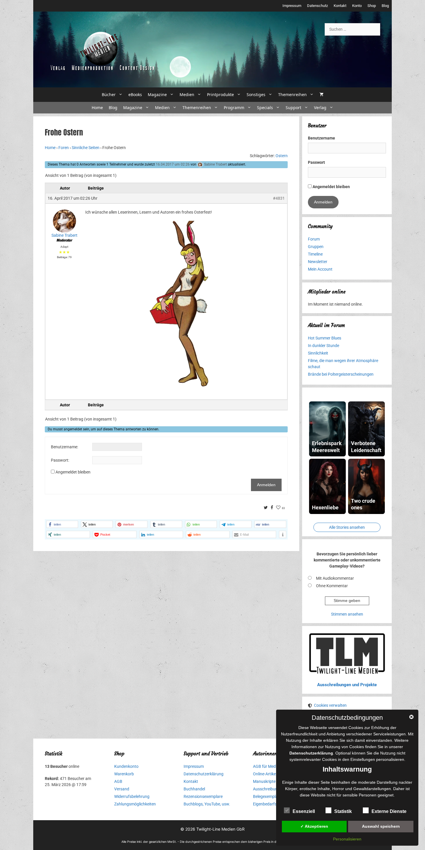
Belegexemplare (267, 796)
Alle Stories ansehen (347, 527)
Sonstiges (256, 94)
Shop (371, 5)
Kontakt (340, 5)
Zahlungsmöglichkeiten (135, 804)
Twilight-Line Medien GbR (220, 829)
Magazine (157, 94)
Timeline (315, 254)
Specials (265, 107)
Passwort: (60, 460)
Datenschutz (317, 5)
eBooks (135, 94)
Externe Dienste (389, 811)
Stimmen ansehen (347, 614)
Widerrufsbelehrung (131, 796)
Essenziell (304, 811)
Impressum (291, 5)
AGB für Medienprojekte (274, 766)
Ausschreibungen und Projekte (347, 684)
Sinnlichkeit (318, 353)
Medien (187, 94)
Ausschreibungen (268, 789)
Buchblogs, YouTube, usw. (207, 804)
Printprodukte (220, 94)
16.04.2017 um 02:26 (173, 164)
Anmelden (266, 484)
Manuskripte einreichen (274, 781)
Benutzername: (64, 447)
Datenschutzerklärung (203, 774)
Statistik (343, 811)
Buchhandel (194, 789)
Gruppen (316, 246)
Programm (234, 107)
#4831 (279, 198)
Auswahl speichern (381, 826)
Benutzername (321, 138)
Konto (357, 5)
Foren (63, 147)
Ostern (282, 155)
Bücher (109, 94)
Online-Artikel (265, 774)
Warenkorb (124, 774)
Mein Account (320, 269)
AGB (118, 781)
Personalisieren (347, 839)
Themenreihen (292, 94)
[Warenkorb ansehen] (321, 94)
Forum (314, 239)
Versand (121, 789)
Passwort (316, 162)
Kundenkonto (126, 766)
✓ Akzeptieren (314, 826)
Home (97, 107)
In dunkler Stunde (323, 345)
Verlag (320, 107)
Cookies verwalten (330, 705)
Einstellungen (362, 759)
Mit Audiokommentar (335, 578)
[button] (62, 524)
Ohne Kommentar (332, 585)
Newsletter (317, 261)
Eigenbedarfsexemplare (274, 804)
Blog (385, 5)
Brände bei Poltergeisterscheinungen (341, 374)
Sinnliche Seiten (85, 147)
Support (293, 107)
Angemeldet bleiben (73, 472)
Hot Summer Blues (324, 338)
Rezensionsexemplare (203, 796)
